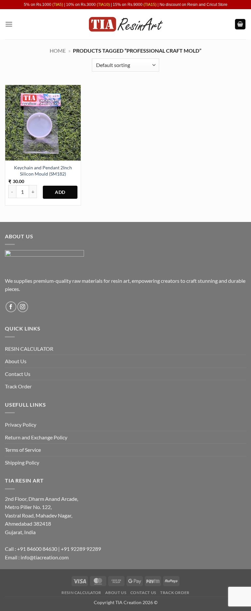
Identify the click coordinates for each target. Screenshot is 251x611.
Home (58, 50)
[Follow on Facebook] (11, 306)
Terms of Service (23, 450)
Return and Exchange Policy (36, 437)
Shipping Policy (22, 462)
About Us (15, 361)
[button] (9, 24)
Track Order (18, 386)
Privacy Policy (20, 424)
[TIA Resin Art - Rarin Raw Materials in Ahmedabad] (125, 24)
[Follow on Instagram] (22, 306)
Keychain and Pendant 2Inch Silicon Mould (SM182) (43, 171)
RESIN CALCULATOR (29, 349)
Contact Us (17, 374)
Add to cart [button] (60, 192)
